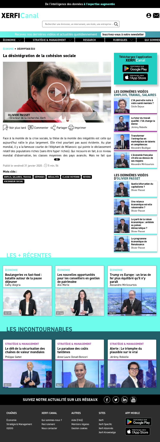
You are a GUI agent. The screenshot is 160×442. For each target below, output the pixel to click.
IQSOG (9, 428)
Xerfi (101, 420)
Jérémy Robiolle (139, 127)
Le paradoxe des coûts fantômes (72, 350)
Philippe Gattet (13, 357)
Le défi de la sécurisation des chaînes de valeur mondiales (25, 350)
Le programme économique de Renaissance (139, 241)
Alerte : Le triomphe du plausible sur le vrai (126, 350)
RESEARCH (89, 40)
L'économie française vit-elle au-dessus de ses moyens (142, 158)
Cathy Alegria (12, 285)
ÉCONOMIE (9, 40)
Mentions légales (80, 424)
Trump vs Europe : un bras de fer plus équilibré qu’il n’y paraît (130, 278)
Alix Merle (63, 285)
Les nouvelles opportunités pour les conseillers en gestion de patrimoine (78, 278)
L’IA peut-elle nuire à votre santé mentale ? (142, 102)
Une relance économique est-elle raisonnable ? (141, 204)
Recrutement (48, 424)
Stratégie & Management (19, 424)
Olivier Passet (138, 190)
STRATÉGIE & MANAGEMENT (49, 40)
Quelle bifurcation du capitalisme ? (142, 185)
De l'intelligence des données (80, 4)
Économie (11, 420)
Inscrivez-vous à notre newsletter (123, 34)
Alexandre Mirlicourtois (142, 164)
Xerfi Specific (105, 424)
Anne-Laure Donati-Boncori (72, 357)
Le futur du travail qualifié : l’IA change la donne (143, 120)
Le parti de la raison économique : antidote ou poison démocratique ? (142, 223)
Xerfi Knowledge (107, 432)
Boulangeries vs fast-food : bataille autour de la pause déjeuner (23, 278)
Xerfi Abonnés (106, 428)
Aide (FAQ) (77, 420)
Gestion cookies (79, 428)
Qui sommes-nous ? (52, 420)
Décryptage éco (26, 48)
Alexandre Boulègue (141, 147)
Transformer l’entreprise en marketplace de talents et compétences (143, 140)
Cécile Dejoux (137, 106)
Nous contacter (49, 428)
